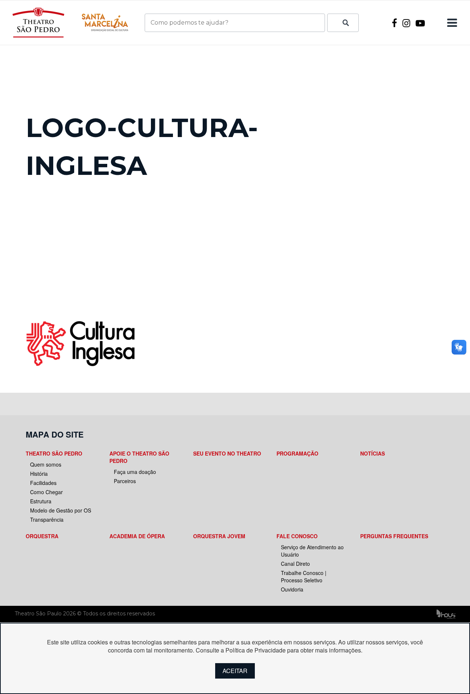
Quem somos (45, 464)
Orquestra (42, 536)
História (39, 473)
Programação (297, 453)
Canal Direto (295, 563)
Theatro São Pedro (54, 453)
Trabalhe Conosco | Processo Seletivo (303, 576)
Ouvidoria (292, 589)
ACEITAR (235, 670)
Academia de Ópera (137, 536)
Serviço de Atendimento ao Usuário (312, 550)
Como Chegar (46, 492)
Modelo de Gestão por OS (60, 510)
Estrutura (40, 501)
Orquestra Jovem (219, 536)
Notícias (372, 453)
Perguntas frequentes (394, 536)
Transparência (47, 519)
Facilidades (43, 482)
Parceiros (125, 481)
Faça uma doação (135, 471)
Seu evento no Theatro (227, 453)
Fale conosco (297, 536)
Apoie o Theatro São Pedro (139, 457)
